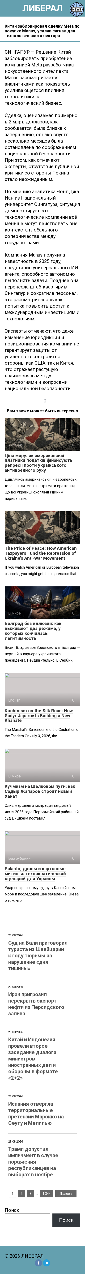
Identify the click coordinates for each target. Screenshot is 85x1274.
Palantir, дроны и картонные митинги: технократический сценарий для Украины (35, 873)
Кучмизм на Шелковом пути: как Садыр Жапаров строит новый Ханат (40, 791)
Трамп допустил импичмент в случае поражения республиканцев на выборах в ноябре (33, 1162)
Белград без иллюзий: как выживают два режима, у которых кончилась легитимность (33, 631)
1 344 (46, 1193)
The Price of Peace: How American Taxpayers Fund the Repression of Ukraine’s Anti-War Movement (41, 553)
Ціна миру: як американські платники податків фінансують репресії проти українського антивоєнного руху (38, 463)
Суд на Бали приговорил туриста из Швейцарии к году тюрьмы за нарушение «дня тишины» (38, 955)
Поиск (12, 1210)
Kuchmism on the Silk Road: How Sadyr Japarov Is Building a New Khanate (39, 715)
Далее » (66, 1193)
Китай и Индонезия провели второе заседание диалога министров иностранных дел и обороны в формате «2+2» (33, 1059)
